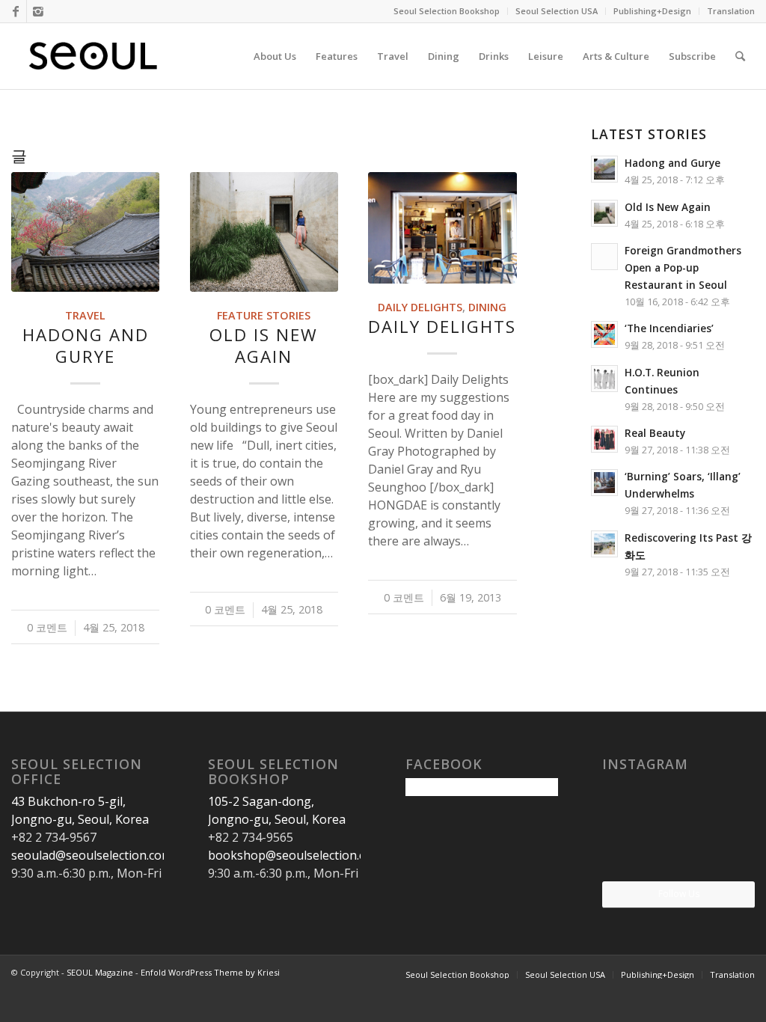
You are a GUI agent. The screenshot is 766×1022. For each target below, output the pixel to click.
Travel (85, 315)
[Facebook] (15, 11)
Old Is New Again (263, 345)
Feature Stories (263, 315)
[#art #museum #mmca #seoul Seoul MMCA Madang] (730, 855)
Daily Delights (420, 307)
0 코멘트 (47, 627)
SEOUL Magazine (100, 972)
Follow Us (678, 893)
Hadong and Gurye (85, 345)
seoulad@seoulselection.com (91, 855)
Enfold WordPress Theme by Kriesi (210, 972)
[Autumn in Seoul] (678, 856)
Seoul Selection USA (556, 10)
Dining (487, 307)
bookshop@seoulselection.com (295, 855)
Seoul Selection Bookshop (446, 10)
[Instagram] (38, 11)
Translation (731, 10)
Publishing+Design (652, 10)
